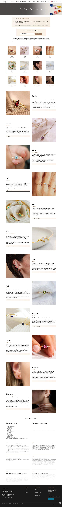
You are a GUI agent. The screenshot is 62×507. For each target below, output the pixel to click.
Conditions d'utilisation (38, 492)
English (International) (10, 503)
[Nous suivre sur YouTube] (11, 497)
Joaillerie (13, 1)
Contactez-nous (27, 489)
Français (3, 503)
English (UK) (17, 503)
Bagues (17, 1)
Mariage (42, 1)
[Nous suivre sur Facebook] (3, 497)
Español (21, 503)
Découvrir (38, 33)
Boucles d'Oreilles (23, 1)
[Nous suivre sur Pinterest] (9, 497)
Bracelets (29, 1)
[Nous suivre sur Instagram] (6, 497)
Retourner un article (37, 495)
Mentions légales (37, 489)
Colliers (34, 1)
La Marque (47, 1)
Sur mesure (26, 492)
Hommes (38, 1)
